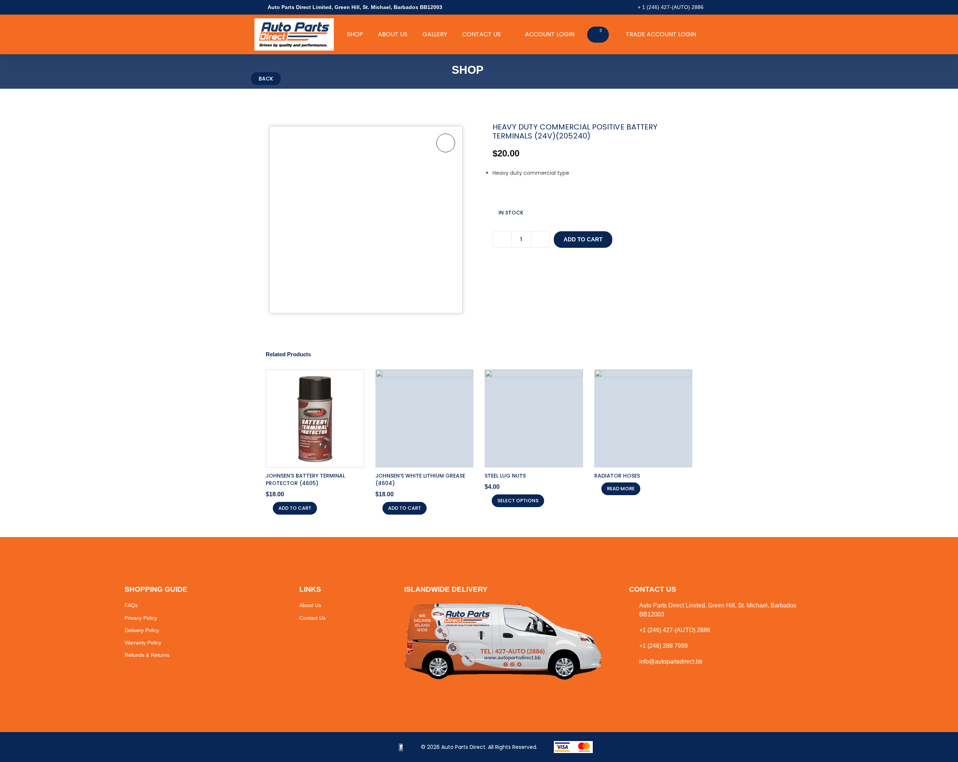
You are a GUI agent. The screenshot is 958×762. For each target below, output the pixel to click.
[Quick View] (268, 508)
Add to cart (583, 239)
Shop (355, 34)
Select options (518, 500)
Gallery (434, 34)
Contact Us (481, 34)
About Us (393, 34)
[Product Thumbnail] (445, 143)
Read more (621, 488)
